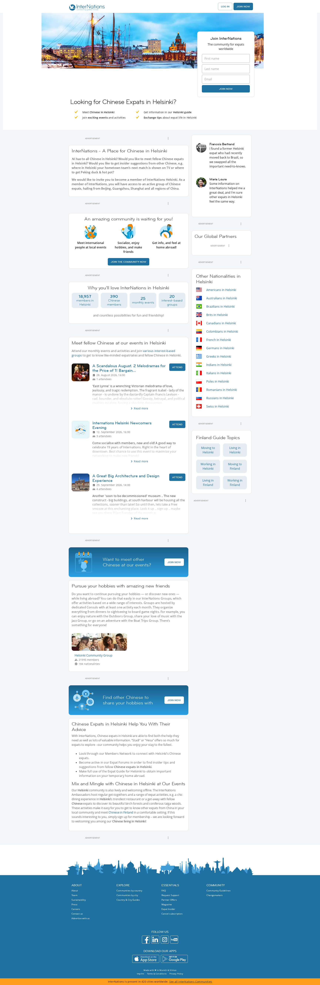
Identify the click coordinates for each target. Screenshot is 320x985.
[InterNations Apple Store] (145, 959)
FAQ (163, 890)
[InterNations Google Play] (174, 959)
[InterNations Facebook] (146, 940)
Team (74, 895)
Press (74, 904)
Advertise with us (80, 918)
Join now (226, 88)
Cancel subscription (171, 913)
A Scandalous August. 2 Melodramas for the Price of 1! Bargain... (129, 368)
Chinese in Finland (121, 812)
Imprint (140, 973)
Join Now (243, 6)
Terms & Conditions (156, 973)
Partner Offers (169, 899)
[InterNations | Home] (86, 8)
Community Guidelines (218, 890)
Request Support (170, 895)
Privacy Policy (176, 973)
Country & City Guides (128, 899)
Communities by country (129, 890)
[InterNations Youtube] (174, 940)
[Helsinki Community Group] (101, 649)
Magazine (166, 904)
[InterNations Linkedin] (155, 940)
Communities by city (127, 895)
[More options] (168, 138)
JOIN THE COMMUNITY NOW (128, 261)
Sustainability (78, 899)
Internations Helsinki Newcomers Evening (121, 425)
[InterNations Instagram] (165, 940)
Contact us (77, 913)
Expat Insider (168, 909)
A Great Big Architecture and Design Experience (125, 478)
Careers (75, 909)
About (74, 890)
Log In (225, 6)
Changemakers (214, 895)
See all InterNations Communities (190, 981)
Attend (177, 367)
